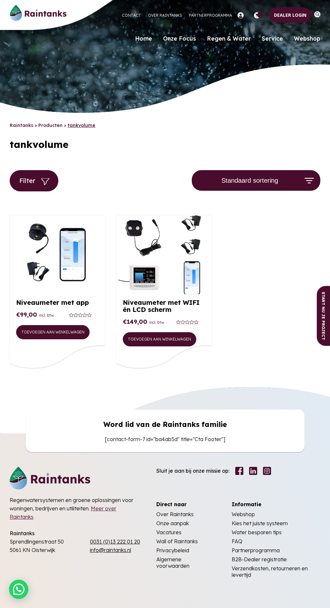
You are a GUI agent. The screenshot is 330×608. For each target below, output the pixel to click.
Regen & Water (229, 38)
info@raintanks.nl (110, 550)
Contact (131, 15)
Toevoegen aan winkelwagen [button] (52, 332)
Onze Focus (179, 38)
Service (272, 38)
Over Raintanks (165, 15)
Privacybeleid (172, 550)
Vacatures (168, 532)
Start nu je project (323, 316)
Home (143, 38)
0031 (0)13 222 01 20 (115, 541)
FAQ (237, 541)
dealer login (290, 15)
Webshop (307, 38)
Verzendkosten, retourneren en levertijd (270, 571)
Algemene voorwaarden (172, 562)
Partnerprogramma (210, 15)
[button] (18, 589)
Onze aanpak (172, 523)
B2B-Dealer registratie (259, 559)
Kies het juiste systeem (260, 523)
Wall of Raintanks (177, 541)
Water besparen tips (257, 532)
